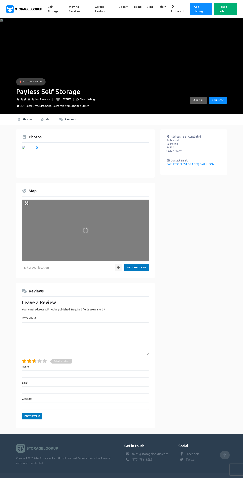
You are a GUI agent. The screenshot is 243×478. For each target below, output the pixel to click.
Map (48, 119)
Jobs (122, 6)
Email (25, 382)
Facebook (192, 454)
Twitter (191, 459)
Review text (29, 318)
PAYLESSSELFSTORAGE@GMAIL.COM (190, 164)
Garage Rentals (100, 9)
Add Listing (198, 9)
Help (161, 6)
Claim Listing (87, 99)
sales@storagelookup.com (150, 454)
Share (199, 100)
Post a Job (223, 9)
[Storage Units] (20, 82)
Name (25, 366)
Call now (217, 100)
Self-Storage (53, 9)
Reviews (70, 119)
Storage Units (33, 82)
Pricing (137, 6)
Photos (27, 119)
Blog (150, 6)
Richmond (177, 11)
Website (27, 398)
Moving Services (74, 9)
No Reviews (42, 99)
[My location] (118, 267)
